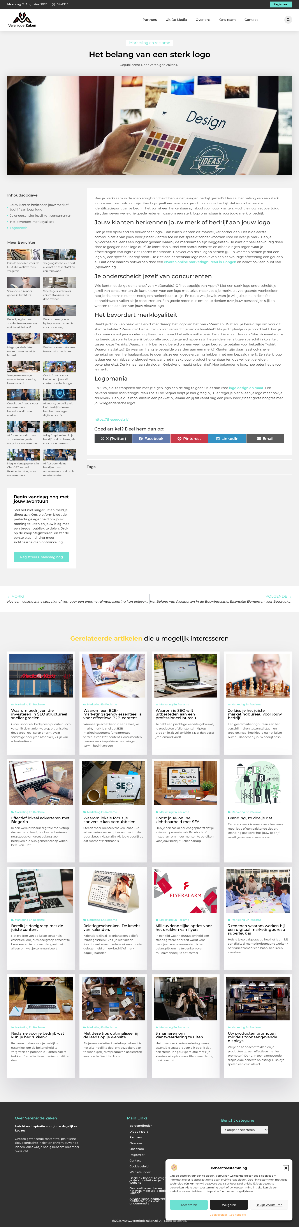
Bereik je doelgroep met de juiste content (37, 928)
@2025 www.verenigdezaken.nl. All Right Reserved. (149, 1220)
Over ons (203, 20)
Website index (140, 1172)
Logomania (19, 228)
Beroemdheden (141, 1125)
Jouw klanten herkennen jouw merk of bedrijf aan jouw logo (39, 207)
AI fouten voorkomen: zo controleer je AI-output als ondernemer (22, 439)
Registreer (137, 1154)
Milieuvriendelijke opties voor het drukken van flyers (184, 928)
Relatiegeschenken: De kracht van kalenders (111, 928)
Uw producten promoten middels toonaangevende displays (252, 1037)
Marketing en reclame (149, 43)
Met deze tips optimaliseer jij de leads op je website (110, 1035)
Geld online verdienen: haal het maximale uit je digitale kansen (150, 1191)
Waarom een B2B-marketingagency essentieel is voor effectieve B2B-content (112, 714)
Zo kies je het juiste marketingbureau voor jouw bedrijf (255, 714)
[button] (286, 1168)
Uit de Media (139, 1131)
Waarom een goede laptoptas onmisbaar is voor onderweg (58, 323)
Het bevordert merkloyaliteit (32, 222)
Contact (251, 20)
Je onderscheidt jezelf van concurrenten (40, 216)
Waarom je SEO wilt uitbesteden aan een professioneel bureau (176, 714)
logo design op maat (246, 388)
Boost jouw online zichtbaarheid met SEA (177, 820)
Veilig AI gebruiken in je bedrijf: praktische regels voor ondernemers (59, 439)
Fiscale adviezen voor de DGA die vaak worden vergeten (23, 267)
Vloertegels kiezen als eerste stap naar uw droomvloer (57, 295)
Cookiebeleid (218, 1214)
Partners (150, 20)
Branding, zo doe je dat (250, 818)
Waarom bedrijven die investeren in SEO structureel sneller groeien (39, 714)
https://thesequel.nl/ (111, 419)
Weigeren (229, 1205)
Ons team (227, 20)
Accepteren (189, 1205)
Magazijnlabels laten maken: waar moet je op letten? (23, 351)
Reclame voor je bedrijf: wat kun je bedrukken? (37, 1035)
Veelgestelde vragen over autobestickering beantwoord (21, 379)
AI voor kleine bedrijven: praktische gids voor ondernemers (147, 1201)
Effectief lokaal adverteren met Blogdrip (40, 820)
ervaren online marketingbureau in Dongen (200, 262)
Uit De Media (176, 20)
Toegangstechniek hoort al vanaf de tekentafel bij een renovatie (59, 267)
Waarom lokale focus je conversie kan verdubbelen (109, 820)
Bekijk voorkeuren (269, 1205)
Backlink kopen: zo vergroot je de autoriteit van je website (150, 1180)
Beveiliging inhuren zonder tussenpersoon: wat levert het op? (22, 323)
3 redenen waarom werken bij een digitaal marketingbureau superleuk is (256, 929)
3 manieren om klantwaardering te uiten (179, 1035)
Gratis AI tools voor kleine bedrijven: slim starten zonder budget (58, 379)
